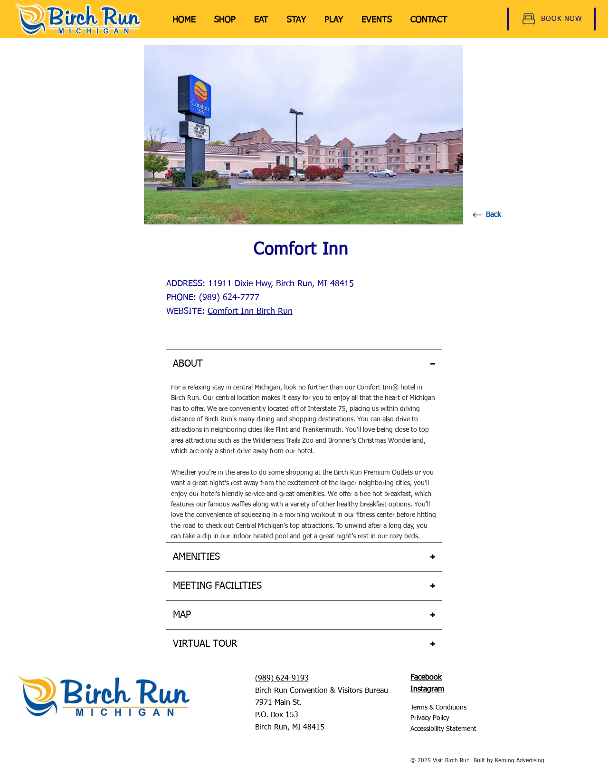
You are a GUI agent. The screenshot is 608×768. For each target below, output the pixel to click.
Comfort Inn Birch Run (250, 311)
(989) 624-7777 (229, 297)
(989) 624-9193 (282, 678)
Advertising (529, 761)
